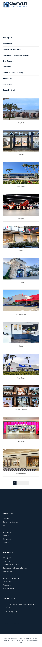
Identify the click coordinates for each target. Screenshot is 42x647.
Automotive (7, 44)
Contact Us (7, 539)
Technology (7, 532)
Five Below (21, 378)
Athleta (21, 155)
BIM (4, 525)
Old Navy (21, 187)
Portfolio (6, 519)
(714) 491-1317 (11, 612)
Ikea (21, 346)
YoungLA (21, 219)
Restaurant (7, 84)
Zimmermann (21, 474)
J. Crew (21, 282)
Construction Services (10, 522)
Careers (6, 542)
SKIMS (21, 123)
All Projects (7, 38)
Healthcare (7, 67)
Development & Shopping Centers (16, 55)
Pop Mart (21, 442)
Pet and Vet (7, 78)
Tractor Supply (21, 314)
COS (21, 250)
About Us (6, 536)
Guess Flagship (21, 410)
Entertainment (8, 61)
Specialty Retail (9, 90)
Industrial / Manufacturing (13, 73)
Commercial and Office (11, 49)
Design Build (7, 529)
